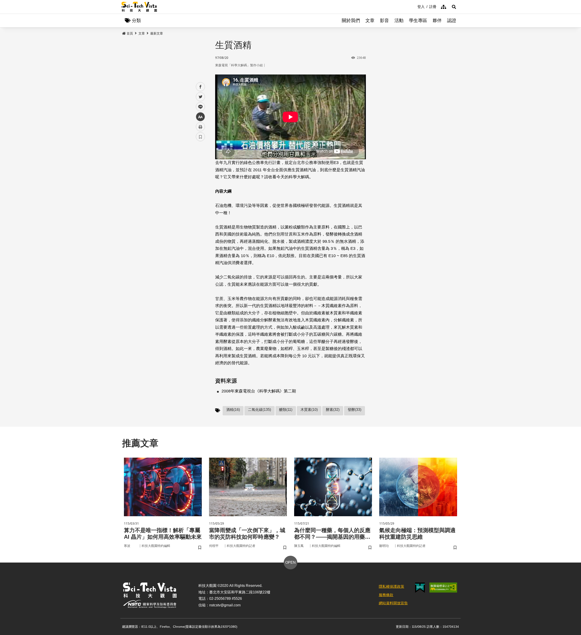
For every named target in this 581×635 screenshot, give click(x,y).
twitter (200, 97)
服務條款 (386, 595)
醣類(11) (285, 410)
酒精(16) (233, 410)
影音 (384, 20)
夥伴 (437, 20)
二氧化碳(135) (259, 410)
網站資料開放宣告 (393, 603)
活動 (399, 20)
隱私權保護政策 (391, 586)
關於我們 (351, 20)
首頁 (130, 33)
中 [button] (200, 117)
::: (414, 6)
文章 (369, 20)
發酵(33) (354, 410)
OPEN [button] (290, 562)
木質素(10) (309, 410)
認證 (451, 20)
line (199, 107)
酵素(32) (333, 410)
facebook (200, 87)
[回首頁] (139, 7)
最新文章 (156, 33)
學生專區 (418, 20)
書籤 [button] (200, 136)
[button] (454, 7)
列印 (200, 126)
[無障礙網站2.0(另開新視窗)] (443, 588)
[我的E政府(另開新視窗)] (420, 588)
